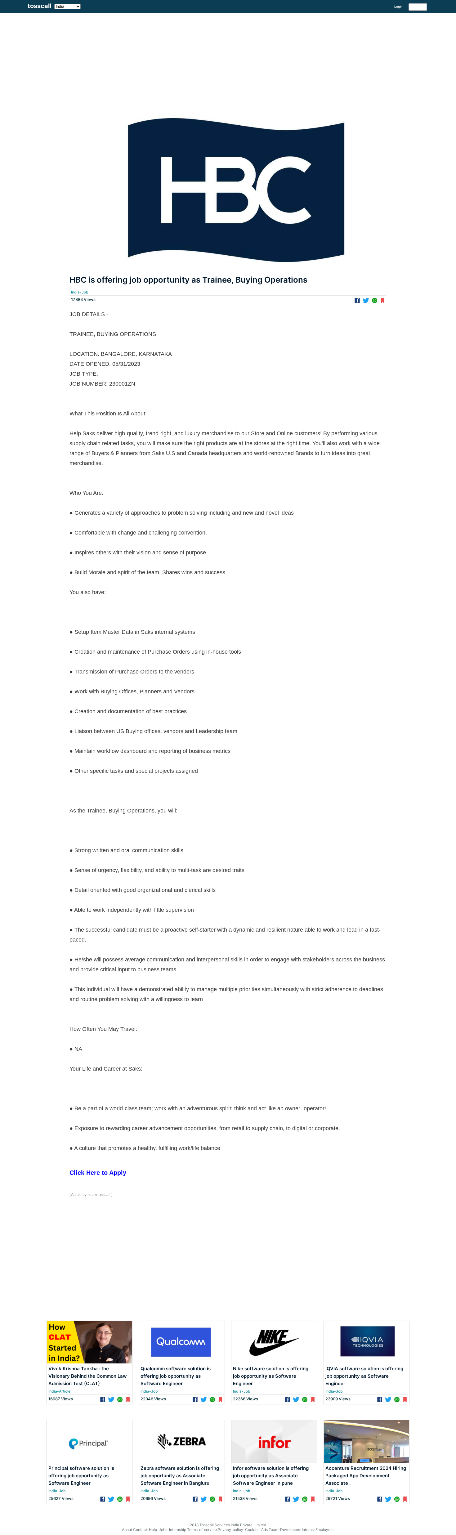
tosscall (39, 6)
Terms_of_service (202, 1529)
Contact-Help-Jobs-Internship (159, 1529)
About (127, 1529)
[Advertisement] (186, 56)
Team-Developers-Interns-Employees (301, 1529)
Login (398, 6)
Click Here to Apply (97, 1172)
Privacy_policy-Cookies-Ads (243, 1529)
